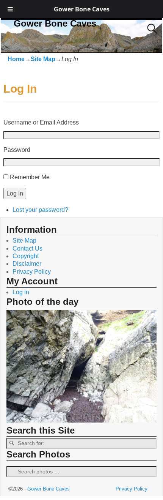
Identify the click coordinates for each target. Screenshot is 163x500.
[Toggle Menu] (10, 9)
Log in (21, 292)
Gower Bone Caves (82, 9)
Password (16, 150)
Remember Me (30, 177)
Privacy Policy (32, 271)
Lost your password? (40, 210)
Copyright (26, 256)
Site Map (43, 59)
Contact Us (27, 248)
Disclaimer (27, 263)
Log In (14, 193)
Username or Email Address (41, 122)
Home (16, 59)
